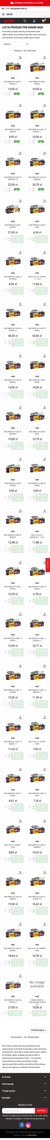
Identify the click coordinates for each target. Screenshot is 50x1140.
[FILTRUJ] (48, 570)
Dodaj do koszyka (17, 239)
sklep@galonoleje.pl (18, 9)
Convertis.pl (32, 1135)
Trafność (16, 44)
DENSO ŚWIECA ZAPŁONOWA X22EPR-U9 (37, 1002)
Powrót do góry (39, 1030)
